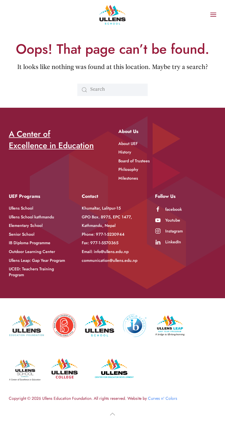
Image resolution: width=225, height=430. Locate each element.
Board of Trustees (134, 161)
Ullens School (21, 208)
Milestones (128, 178)
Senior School (21, 234)
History (124, 152)
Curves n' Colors (162, 398)
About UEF (128, 143)
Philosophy (128, 169)
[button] (213, 14)
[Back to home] (112, 14)
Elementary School (25, 225)
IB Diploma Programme (29, 243)
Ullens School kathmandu (31, 217)
